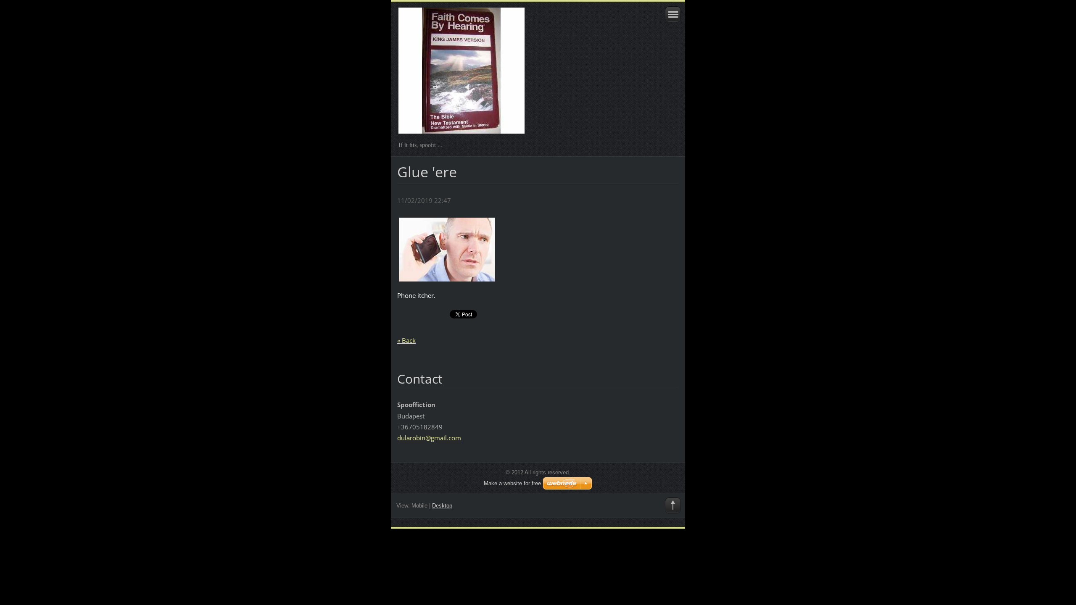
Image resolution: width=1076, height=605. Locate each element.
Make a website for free (512, 483)
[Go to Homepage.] (510, 74)
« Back (406, 340)
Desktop (442, 505)
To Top (673, 505)
